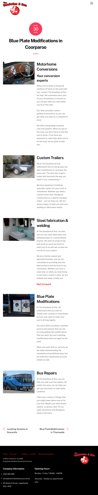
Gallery (25, 454)
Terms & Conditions (46, 454)
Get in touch (44, 284)
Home (5, 454)
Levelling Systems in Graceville (17, 430)
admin (35, 54)
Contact (33, 454)
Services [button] (12, 454)
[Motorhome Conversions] (15, 14)
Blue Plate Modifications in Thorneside (52, 430)
